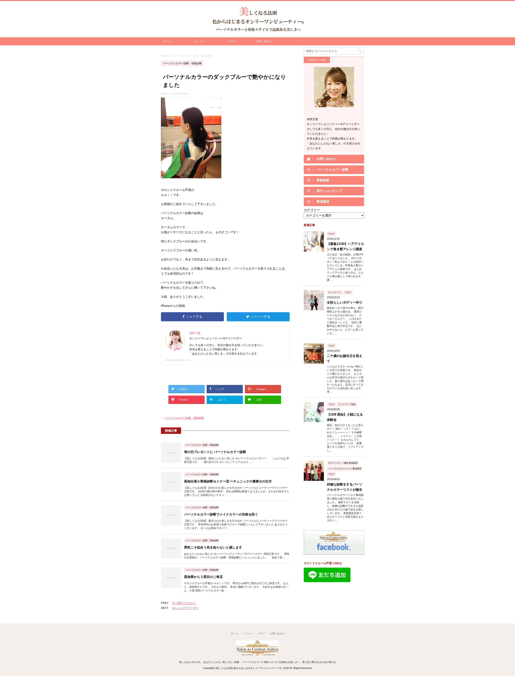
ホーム (167, 41)
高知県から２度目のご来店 (203, 577)
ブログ (231, 41)
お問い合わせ (263, 41)
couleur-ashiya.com (177, 359)
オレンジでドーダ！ (185, 608)
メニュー (199, 41)
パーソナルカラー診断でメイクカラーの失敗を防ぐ (221, 514)
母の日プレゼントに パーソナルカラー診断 (215, 452)
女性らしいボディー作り (344, 302)
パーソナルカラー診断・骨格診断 (184, 417)
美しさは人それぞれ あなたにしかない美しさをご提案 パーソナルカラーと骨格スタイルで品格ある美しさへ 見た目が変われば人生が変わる (257, 662)
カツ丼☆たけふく (184, 603)
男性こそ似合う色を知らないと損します (213, 547)
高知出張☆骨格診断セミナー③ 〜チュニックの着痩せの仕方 (228, 481)
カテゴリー (312, 210)
